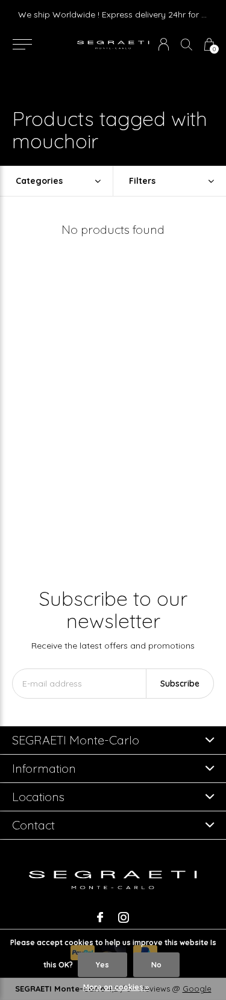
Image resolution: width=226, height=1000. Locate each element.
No (156, 964)
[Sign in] (164, 44)
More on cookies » (116, 987)
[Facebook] (100, 917)
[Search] (186, 44)
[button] (22, 44)
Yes (102, 964)
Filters (142, 180)
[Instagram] (123, 917)
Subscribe (179, 683)
